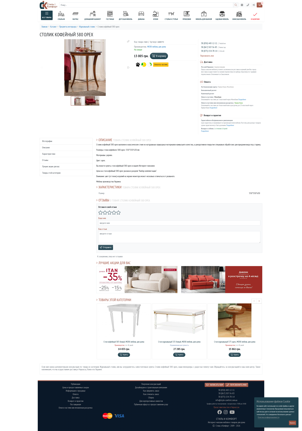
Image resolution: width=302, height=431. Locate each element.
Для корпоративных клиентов (151, 401)
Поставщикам (75, 404)
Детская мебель (125, 19)
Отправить (107, 247)
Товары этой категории (51, 172)
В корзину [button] (161, 56)
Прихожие (187, 19)
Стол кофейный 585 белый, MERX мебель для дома (124, 342)
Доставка (75, 397)
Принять (292, 423)
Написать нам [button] (216, 384)
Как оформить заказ (151, 391)
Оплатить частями (160, 64)
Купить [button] (125, 354)
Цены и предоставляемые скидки (75, 387)
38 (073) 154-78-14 (209, 50)
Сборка (151, 397)
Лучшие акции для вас (51, 166)
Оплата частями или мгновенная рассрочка (75, 407)
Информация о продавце (75, 391)
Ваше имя (102, 218)
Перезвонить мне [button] (238, 384)
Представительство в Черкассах (226, 407)
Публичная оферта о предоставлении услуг (151, 404)
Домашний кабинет (92, 19)
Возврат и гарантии (75, 401)
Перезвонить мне (207, 55)
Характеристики (48, 153)
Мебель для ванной (204, 19)
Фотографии (47, 141)
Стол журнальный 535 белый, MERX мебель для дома (179, 342)
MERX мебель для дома (156, 46)
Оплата (75, 394)
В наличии (255, 19)
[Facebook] (219, 412)
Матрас (75, 19)
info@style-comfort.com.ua (226, 400)
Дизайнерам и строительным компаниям (151, 387)
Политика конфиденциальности (268, 417)
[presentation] (254, 301)
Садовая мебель (222, 19)
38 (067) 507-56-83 (209, 47)
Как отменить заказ (151, 394)
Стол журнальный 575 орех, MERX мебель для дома (234, 342)
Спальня (61, 19)
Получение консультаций (151, 384)
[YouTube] (232, 412)
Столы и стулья (171, 19)
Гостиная (110, 19)
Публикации (75, 384)
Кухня (155, 19)
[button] (247, 5)
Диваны (141, 19)
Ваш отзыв (102, 228)
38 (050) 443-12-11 (209, 43)
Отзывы (45, 160)
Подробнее (242, 99)
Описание (46, 147)
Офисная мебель (239, 19)
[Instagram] (226, 412)
